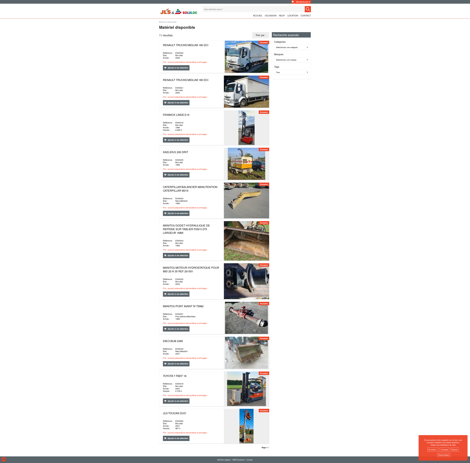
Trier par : (260, 35)
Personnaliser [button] (443, 455)
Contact (306, 15)
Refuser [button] (455, 449)
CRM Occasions (238, 460)
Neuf (282, 15)
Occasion (270, 15)
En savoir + (433, 449)
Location (292, 15)
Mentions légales (223, 460)
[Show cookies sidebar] (3, 459)
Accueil (257, 15)
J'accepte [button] (444, 449)
